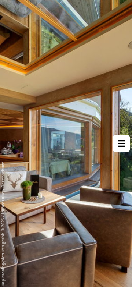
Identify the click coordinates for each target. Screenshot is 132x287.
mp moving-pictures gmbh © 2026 (3, 251)
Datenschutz (3, 175)
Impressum (3, 202)
